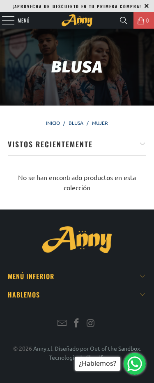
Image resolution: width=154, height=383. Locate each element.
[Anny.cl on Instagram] (91, 323)
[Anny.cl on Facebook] (77, 323)
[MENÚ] (3, 20)
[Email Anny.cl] (62, 323)
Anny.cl (42, 348)
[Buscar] (123, 20)
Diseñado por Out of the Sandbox (97, 348)
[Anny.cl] (77, 20)
